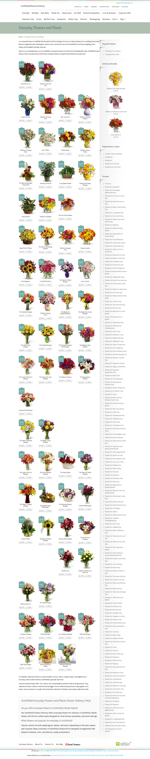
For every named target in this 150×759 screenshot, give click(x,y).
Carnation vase (65, 571)
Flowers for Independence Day (114, 277)
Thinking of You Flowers (113, 51)
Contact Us (49, 744)
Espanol (119, 3)
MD (112, 755)
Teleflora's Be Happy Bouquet (85, 184)
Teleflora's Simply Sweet (45, 314)
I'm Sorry (108, 184)
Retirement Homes (55, 751)
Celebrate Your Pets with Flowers (115, 726)
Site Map (59, 744)
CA (65, 755)
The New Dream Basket (65, 215)
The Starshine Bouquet (25, 312)
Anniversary (66, 13)
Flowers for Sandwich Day (113, 613)
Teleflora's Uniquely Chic (65, 249)
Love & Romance (109, 13)
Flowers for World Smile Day (114, 502)
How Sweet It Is (65, 117)
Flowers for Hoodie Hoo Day (114, 265)
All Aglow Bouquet (25, 634)
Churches (125, 7)
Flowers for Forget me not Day (115, 616)
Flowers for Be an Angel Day (114, 348)
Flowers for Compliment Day (114, 213)
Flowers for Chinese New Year (114, 246)
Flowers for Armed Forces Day (114, 580)
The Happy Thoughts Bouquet (26, 505)
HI (84, 755)
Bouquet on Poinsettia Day (113, 692)
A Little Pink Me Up (45, 281)
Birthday (35, 13)
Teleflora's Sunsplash (45, 216)
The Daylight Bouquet (45, 345)
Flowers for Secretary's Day (114, 478)
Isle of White (45, 150)
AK (55, 755)
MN (122, 755)
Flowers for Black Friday (112, 635)
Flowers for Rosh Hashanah (114, 437)
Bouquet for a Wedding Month (114, 719)
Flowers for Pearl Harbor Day (114, 689)
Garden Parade (65, 150)
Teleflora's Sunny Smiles (85, 151)
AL (52, 755)
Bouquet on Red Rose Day (113, 660)
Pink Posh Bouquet (85, 634)
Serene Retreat (26, 216)
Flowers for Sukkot (111, 512)
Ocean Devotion (25, 117)
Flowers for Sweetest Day (113, 527)
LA (105, 755)
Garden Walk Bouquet (85, 505)
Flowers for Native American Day (115, 515)
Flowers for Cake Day (112, 632)
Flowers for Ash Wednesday (114, 379)
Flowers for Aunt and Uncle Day (115, 305)
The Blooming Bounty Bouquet (65, 505)
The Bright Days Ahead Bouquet (85, 313)
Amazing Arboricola (45, 183)
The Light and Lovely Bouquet (45, 378)
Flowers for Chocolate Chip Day (115, 576)
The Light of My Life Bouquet (26, 473)
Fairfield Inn (109, 157)
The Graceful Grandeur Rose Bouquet (65, 346)
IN (92, 755)
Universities (115, 7)
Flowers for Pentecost (112, 657)
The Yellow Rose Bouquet (25, 346)
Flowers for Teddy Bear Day (114, 419)
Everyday (25, 13)
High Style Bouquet (25, 664)
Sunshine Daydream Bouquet (45, 540)
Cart (22, 87)
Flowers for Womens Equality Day (116, 354)
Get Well (77, 13)
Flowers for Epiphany (112, 225)
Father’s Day (73, 19)
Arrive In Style (85, 281)
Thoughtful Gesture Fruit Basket (45, 506)
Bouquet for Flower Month (113, 603)
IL (89, 755)
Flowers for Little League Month (115, 452)
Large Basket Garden (65, 183)
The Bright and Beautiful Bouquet (65, 313)
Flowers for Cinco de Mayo (113, 564)
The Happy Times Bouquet (45, 441)
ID (87, 755)
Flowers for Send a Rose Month (115, 676)
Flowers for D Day (110, 647)
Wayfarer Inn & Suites (112, 164)
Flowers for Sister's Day (112, 331)
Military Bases (83, 751)
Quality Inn (108, 160)
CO (68, 755)
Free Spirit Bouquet (45, 602)
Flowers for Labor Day (112, 412)
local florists (43, 751)
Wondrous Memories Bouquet (65, 665)
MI (118, 755)
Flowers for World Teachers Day (115, 505)
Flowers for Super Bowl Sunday (115, 243)
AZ (58, 755)
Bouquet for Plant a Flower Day (115, 388)
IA (95, 755)
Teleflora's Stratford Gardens (85, 118)
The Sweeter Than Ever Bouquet (25, 378)
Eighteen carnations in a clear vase (85, 571)
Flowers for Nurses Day (112, 567)
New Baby (45, 13)
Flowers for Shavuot (111, 650)
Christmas (106, 19)
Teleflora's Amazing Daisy (25, 151)
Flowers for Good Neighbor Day (115, 434)
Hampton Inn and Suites (113, 167)
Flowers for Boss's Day (112, 524)
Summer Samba (85, 248)
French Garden (25, 539)
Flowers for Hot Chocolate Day (115, 722)
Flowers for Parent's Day (113, 308)
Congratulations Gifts (112, 54)
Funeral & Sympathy (91, 13)
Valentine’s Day (28, 19)
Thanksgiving (95, 19)
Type (122, 19)
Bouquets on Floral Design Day (115, 268)
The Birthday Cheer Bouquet (85, 346)
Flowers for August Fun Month (114, 363)
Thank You (55, 13)
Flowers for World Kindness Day (115, 623)
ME (108, 755)
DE (75, 755)
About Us (38, 744)
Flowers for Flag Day (111, 664)
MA (115, 755)
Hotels (86, 7)
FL (78, 755)
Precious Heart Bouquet (65, 539)
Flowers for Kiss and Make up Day (116, 351)
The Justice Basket (65, 472)
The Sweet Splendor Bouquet (45, 473)
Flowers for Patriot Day (112, 422)
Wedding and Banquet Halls (97, 751)
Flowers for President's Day (114, 261)
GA (81, 755)
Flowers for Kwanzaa (112, 704)
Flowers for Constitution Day (114, 425)
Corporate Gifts (124, 13)
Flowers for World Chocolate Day (116, 280)
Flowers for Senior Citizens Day (115, 344)
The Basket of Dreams (65, 377)
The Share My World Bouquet (85, 473)
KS (98, 755)
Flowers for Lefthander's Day (114, 341)
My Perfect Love (25, 84)
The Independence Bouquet (85, 378)
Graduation (61, 19)
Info (29, 87)
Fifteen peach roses (25, 604)
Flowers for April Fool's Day (114, 455)
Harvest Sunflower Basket (45, 665)
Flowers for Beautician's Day (114, 672)
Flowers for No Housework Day (115, 459)
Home (21, 37)
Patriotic (83, 19)
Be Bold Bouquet (45, 634)
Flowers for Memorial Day (113, 588)
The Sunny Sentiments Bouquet (25, 441)
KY (102, 755)
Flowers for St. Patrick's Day (114, 391)
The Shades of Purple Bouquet (65, 281)
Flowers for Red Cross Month (114, 409)
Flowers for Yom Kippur (112, 508)
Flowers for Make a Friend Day (114, 258)
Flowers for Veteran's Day (113, 619)
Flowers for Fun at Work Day (114, 216)
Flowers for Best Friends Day (114, 654)
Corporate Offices (113, 751)
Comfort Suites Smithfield (113, 154)
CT (71, 755)
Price (115, 19)
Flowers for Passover (112, 472)
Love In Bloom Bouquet (65, 634)
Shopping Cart (127, 3)
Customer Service (26, 744)
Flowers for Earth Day (112, 475)
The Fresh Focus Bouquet (85, 538)
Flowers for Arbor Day (112, 481)
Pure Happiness (25, 281)
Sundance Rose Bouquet (25, 410)
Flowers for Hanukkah (112, 701)
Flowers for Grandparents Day (115, 415)
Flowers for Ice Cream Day (113, 292)
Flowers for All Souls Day (113, 610)
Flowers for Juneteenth (112, 187)
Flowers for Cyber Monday (113, 682)
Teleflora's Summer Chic (45, 118)
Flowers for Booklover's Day (114, 335)
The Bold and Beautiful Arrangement (25, 184)
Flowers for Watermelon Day (114, 322)
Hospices (75, 751)
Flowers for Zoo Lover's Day (114, 462)
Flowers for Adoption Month (114, 638)
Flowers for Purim (111, 394)
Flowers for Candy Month (113, 679)
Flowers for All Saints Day (113, 606)
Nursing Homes (67, 751)
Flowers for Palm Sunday (113, 468)
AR (61, 755)
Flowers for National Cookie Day (115, 686)
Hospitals (94, 7)
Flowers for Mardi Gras (112, 375)
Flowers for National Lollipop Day (116, 289)
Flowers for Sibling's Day (113, 465)
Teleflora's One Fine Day (45, 84)
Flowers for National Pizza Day (115, 255)
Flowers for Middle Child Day (114, 338)
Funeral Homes (104, 7)
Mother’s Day (49, 19)
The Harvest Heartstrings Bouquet (45, 248)
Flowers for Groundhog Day (114, 239)
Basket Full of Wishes (26, 248)
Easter (39, 19)
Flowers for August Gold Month (115, 367)
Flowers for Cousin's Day (113, 301)
